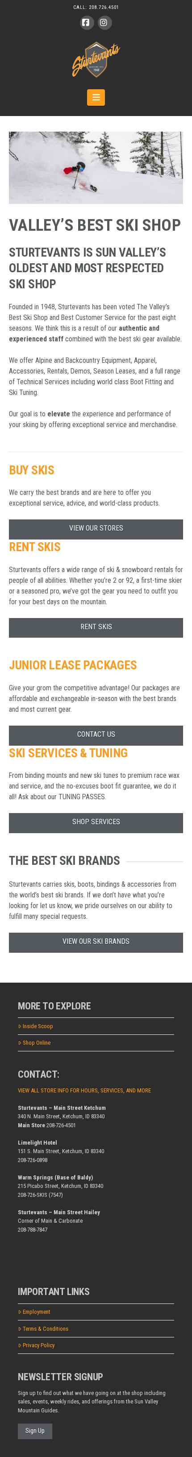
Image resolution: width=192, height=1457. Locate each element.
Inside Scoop (38, 1026)
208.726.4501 (104, 7)
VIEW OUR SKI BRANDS (96, 941)
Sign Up (35, 1430)
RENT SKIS (96, 627)
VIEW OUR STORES (96, 528)
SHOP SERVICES (96, 822)
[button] (96, 97)
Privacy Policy (38, 1345)
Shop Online (36, 1042)
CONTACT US (96, 734)
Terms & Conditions (45, 1328)
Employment (36, 1311)
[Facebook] (87, 23)
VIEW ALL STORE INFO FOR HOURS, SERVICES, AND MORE (84, 1090)
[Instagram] (105, 23)
